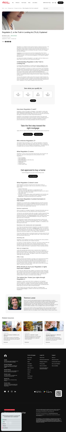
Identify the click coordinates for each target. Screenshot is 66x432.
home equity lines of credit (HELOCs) (24, 112)
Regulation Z (19, 53)
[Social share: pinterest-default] (10, 41)
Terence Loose (6, 35)
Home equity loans (22, 158)
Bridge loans (20, 196)
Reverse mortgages (22, 160)
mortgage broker (36, 228)
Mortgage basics (10, 8)
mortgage (33, 202)
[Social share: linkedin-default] (8, 41)
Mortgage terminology (18, 8)
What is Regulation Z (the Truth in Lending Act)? (30, 8)
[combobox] (53, 8)
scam (18, 228)
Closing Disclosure (32, 215)
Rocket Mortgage (24, 288)
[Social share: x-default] (7, 41)
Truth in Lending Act (41, 65)
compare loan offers (37, 70)
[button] (11, 419)
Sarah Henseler (8, 37)
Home (3, 8)
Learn (6, 8)
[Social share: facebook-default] (5, 41)
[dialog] (11, 422)
